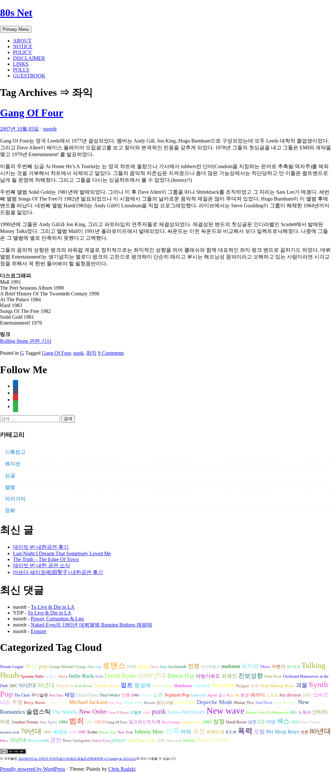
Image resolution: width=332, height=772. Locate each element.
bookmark (177, 666)
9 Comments (111, 353)
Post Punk (185, 702)
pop (43, 666)
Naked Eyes (101, 741)
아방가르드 (208, 676)
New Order (93, 711)
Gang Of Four (31, 113)
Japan (212, 695)
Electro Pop (107, 732)
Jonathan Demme (25, 722)
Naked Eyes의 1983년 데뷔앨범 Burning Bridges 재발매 (91, 625)
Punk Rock (64, 686)
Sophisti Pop (177, 694)
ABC (13, 685)
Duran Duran (213, 739)
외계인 (229, 676)
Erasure (38, 631)
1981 (47, 732)
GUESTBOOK (29, 75)
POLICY (22, 52)
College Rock (57, 703)
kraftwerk (198, 695)
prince (118, 740)
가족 (172, 731)
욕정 (198, 731)
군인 (55, 740)
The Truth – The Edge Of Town (46, 559)
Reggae (242, 685)
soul (72, 731)
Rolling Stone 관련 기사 (26, 341)
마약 (186, 731)
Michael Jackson (88, 702)
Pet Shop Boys (282, 732)
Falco (4, 741)
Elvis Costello (38, 741)
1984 (63, 722)
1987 (89, 722)
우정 (17, 702)
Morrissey (193, 712)
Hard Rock (263, 702)
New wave (225, 711)
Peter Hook (273, 676)
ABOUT (22, 40)
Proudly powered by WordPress (32, 769)
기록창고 (15, 452)
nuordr (50, 129)
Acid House (83, 686)
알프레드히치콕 (144, 722)
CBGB (99, 722)
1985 (307, 695)
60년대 (27, 685)
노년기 (51, 676)
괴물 (301, 685)
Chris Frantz (87, 695)
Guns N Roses (118, 712)
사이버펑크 (210, 666)
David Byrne (121, 675)
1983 (207, 722)
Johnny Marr (149, 732)
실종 (158, 694)
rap (98, 667)
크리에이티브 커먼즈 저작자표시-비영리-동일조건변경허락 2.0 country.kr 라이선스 (77, 758)
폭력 (245, 731)
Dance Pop (181, 675)
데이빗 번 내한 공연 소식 (41, 565)
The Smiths (223, 685)
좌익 (91, 353)
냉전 (252, 722)
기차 (160, 741)
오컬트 (136, 712)
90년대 (46, 685)
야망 (271, 721)
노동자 (304, 712)
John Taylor (48, 722)
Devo (154, 667)
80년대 (320, 731)
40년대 (60, 732)
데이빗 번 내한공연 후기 (41, 547)
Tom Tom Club (141, 740)
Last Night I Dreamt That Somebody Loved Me (62, 553)
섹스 (283, 721)
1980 (82, 732)
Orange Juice (85, 667)
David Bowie (236, 722)
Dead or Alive (162, 686)
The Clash (22, 695)
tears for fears (285, 702)
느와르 (272, 695)
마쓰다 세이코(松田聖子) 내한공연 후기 (58, 572)
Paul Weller (110, 695)
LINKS (21, 64)
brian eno (132, 702)
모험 (259, 732)
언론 (304, 732)
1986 (135, 695)
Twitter (92, 732)
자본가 (278, 666)
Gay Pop (115, 703)
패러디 (257, 694)
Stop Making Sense (277, 686)
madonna (230, 666)
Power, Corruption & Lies (57, 618)
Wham (188, 740)
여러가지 (15, 498)
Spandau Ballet (32, 676)
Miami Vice (244, 702)
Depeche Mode (214, 702)
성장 (219, 721)
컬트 (127, 685)
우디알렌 (39, 695)
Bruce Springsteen (77, 740)
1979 (295, 722)
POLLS (21, 70)
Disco (265, 666)
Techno (174, 712)
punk (78, 353)
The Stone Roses (106, 686)
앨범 (10, 487)
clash (146, 712)
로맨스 (114, 665)
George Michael (61, 666)
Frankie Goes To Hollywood (267, 712)
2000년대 (152, 675)
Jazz (163, 666)
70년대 (31, 731)
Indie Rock (81, 676)
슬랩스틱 (38, 711)
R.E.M (231, 732)
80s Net (16, 12)
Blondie (149, 703)
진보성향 (250, 675)
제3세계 (293, 667)
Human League (11, 667)
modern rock (9, 732)
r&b (293, 712)
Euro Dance (310, 722)
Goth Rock (201, 686)
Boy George (171, 722)
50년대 (17, 740)
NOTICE (22, 46)
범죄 (76, 721)
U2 (261, 721)
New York (125, 732)
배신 (31, 665)
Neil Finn (56, 695)
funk (99, 676)
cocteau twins (191, 722)
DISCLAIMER (29, 58)
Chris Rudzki (122, 769)
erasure (145, 695)
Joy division (290, 695)
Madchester (183, 686)
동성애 (142, 685)
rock (131, 666)
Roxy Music (35, 702)
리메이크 (216, 731)
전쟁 (193, 666)
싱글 (10, 475)
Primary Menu (16, 29)
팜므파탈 (165, 702)
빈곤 (245, 695)
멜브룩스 (226, 695)
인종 (126, 695)
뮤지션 (12, 464)
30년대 (143, 666)
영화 (10, 510)
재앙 (70, 694)
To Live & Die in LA (53, 607)
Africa (62, 676)
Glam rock (174, 741)
